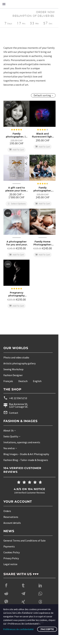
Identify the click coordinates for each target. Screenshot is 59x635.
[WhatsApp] (40, 596)
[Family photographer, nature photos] (40, 170)
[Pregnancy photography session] (15, 276)
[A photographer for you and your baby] (15, 226)
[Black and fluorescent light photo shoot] (40, 117)
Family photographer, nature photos (41, 191)
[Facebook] (6, 588)
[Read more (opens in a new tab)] (23, 400)
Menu (3, 4)
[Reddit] (6, 596)
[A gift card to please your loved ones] (15, 170)
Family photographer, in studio (15, 139)
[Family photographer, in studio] (15, 117)
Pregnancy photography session (16, 297)
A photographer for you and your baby (16, 247)
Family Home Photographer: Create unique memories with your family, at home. (40, 247)
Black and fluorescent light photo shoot (40, 139)
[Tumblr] (23, 588)
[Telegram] (23, 596)
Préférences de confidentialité (18, 629)
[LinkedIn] (40, 588)
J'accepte (47, 629)
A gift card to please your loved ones (16, 191)
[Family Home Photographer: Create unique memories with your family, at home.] (40, 226)
